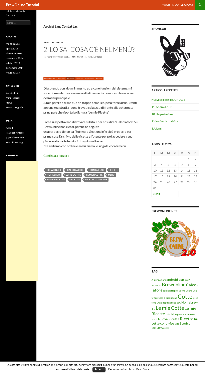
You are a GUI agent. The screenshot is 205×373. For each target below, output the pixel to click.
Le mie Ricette (94, 174)
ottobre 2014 (13, 62)
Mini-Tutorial (53, 42)
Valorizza (164, 328)
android (172, 279)
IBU (153, 309)
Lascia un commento (88, 56)
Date (159, 302)
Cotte (114, 170)
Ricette (75, 179)
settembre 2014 (14, 67)
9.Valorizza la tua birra (165, 121)
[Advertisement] (22, 221)
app (181, 279)
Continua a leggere (58, 155)
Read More (142, 369)
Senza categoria (14, 107)
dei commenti (15, 137)
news (192, 314)
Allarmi (155, 279)
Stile (177, 323)
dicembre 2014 (14, 53)
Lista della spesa (174, 314)
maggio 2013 (13, 72)
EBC (179, 302)
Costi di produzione (168, 298)
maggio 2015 (13, 43)
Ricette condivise (96, 179)
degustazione (169, 302)
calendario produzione (174, 290)
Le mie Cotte (73, 174)
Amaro (162, 279)
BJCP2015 (156, 285)
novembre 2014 (14, 58)
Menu (111, 174)
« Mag (156, 193)
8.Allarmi (157, 128)
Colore (189, 290)
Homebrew (53, 174)
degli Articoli (15, 132)
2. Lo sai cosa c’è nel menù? (89, 49)
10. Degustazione (162, 114)
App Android (12, 93)
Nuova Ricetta (56, 179)
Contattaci (96, 170)
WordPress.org (14, 142)
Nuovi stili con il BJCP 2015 (177, 4)
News (9, 102)
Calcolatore (75, 170)
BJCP (187, 279)
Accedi (9, 127)
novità (155, 319)
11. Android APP (162, 107)
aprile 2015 (12, 48)
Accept (99, 369)
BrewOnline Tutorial (22, 5)
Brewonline (54, 170)
